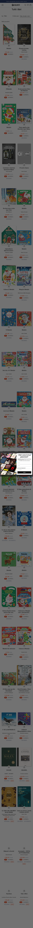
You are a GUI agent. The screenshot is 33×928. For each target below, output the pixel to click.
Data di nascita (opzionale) (21, 468)
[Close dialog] (31, 454)
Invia (24, 472)
